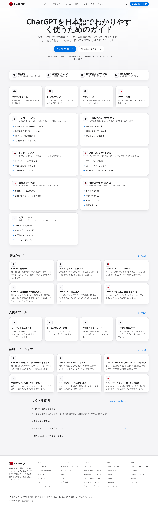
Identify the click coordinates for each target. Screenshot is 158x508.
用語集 (84, 4)
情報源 (110, 478)
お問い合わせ (112, 486)
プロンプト (57, 4)
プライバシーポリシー (139, 466)
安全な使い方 (43, 478)
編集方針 (110, 474)
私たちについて (113, 466)
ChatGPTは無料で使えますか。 (45, 409)
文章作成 (64, 482)
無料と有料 (42, 474)
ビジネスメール (67, 470)
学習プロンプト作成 (92, 486)
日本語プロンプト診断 (92, 470)
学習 (62, 478)
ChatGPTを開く (138, 4)
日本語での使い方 (45, 470)
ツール (68, 4)
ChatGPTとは (43, 466)
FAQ (92, 4)
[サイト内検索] (126, 3)
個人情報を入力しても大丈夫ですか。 (48, 428)
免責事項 (110, 482)
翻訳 (62, 474)
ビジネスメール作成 (92, 482)
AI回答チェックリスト (92, 474)
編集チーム (111, 470)
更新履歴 (134, 478)
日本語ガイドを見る (90, 49)
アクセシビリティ (137, 474)
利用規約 (134, 470)
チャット (101, 4)
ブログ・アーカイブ (45, 486)
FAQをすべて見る (117, 401)
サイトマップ (136, 482)
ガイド (46, 4)
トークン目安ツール (92, 478)
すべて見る (142, 256)
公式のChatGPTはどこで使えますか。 (48, 436)
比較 (76, 4)
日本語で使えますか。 (41, 420)
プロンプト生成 (90, 466)
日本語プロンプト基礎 (69, 466)
